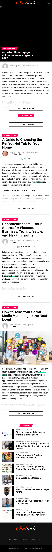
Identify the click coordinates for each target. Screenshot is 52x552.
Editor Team (16, 67)
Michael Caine (16, 154)
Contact (23, 539)
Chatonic (13, 539)
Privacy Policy (36, 539)
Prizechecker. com (10, 276)
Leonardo (15, 242)
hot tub (38, 182)
